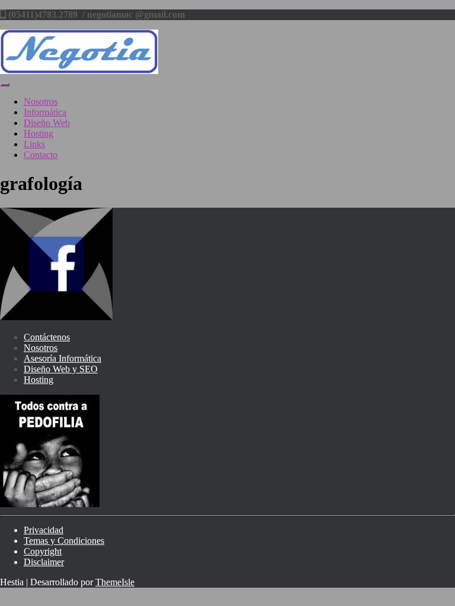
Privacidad (43, 530)
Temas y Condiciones (64, 541)
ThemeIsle (114, 582)
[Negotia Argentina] (79, 71)
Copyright (43, 551)
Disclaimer (44, 562)
